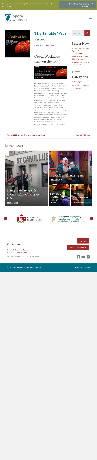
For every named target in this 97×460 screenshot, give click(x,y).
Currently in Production (80, 85)
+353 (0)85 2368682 (20, 252)
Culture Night (77, 82)
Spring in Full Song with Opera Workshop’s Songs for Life (80, 50)
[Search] (87, 33)
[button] (78, 257)
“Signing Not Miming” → (83, 135)
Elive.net (87, 267)
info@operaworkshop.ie (20, 250)
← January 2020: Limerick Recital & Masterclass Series (25, 135)
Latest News (49, 45)
